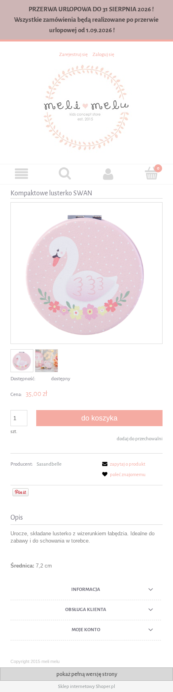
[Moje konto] (108, 173)
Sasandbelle (49, 464)
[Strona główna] (86, 107)
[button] (21, 173)
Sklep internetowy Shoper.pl (86, 686)
